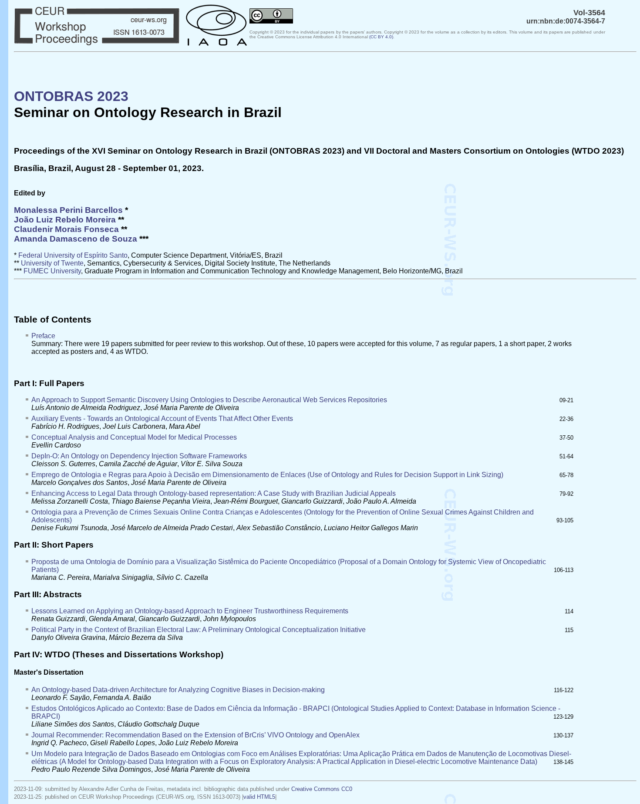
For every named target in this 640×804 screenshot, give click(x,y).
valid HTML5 (259, 797)
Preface (43, 336)
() (381, 36)
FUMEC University (52, 271)
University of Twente (52, 263)
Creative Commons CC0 (321, 789)
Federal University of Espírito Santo (73, 255)
